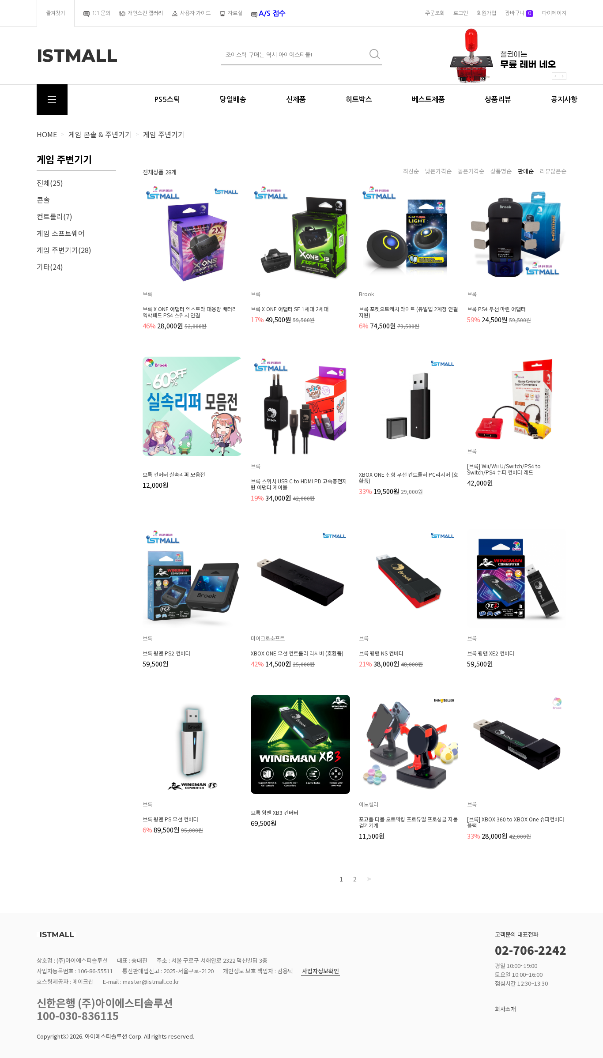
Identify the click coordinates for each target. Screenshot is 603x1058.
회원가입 (486, 13)
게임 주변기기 (164, 134)
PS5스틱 (167, 99)
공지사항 (564, 99)
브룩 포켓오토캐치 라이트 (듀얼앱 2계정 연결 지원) (408, 312)
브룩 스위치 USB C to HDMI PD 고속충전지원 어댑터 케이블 (299, 484)
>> (368, 879)
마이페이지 (554, 13)
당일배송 (233, 99)
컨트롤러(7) (54, 216)
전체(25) (50, 182)
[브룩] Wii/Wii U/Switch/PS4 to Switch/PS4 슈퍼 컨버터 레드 (504, 469)
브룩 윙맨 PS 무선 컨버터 (170, 819)
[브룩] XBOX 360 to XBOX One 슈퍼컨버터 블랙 (515, 822)
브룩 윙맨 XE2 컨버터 (490, 653)
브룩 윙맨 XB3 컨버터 (274, 813)
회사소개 (505, 1009)
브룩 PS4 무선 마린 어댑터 (496, 309)
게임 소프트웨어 (61, 233)
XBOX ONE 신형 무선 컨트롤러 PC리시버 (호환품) (408, 477)
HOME (47, 134)
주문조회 (435, 13)
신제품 (296, 99)
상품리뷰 (498, 99)
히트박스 (359, 99)
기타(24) (50, 266)
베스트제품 (428, 99)
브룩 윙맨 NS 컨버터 (381, 653)
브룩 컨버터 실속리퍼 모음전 (174, 474)
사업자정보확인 (320, 971)
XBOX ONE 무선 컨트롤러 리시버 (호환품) (297, 653)
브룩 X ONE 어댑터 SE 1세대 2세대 (289, 309)
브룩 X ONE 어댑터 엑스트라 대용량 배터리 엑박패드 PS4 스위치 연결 (190, 312)
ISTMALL (77, 55)
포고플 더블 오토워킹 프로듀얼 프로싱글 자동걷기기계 (408, 822)
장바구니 (518, 13)
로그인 (460, 13)
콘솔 (43, 199)
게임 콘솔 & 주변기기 (100, 134)
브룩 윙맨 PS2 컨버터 (166, 653)
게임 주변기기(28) (64, 249)
